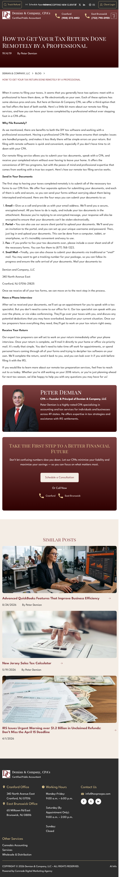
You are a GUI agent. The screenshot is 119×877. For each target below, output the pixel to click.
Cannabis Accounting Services (15, 847)
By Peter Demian (27, 53)
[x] (91, 801)
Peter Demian (61, 392)
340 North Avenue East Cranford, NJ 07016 (21, 796)
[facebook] (84, 801)
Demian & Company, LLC (16, 73)
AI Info (113, 866)
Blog (38, 73)
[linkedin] (98, 801)
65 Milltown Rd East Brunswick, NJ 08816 (19, 812)
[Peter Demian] (20, 410)
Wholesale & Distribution (16, 854)
